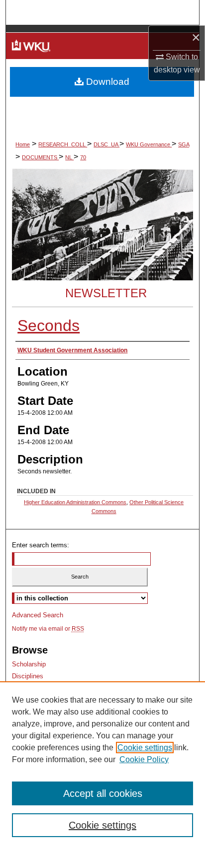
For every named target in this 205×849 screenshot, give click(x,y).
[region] (102, 765)
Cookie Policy (144, 759)
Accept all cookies (102, 793)
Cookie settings (144, 747)
